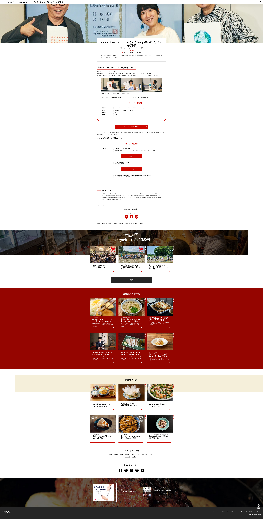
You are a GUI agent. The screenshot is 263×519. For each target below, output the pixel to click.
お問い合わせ (258, 511)
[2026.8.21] (160, 307)
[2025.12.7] (131, 424)
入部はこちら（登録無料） (128, 495)
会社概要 (250, 511)
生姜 (137, 454)
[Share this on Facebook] (131, 217)
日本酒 (116, 454)
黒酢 (133, 454)
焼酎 (110, 454)
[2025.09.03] (160, 254)
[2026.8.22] (131, 307)
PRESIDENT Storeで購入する (162, 493)
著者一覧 (223, 511)
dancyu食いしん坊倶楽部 (130, 209)
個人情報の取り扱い (233, 511)
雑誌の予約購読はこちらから (162, 495)
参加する (103, 223)
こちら (116, 176)
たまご (134, 457)
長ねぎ (127, 454)
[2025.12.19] (103, 254)
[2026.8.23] (160, 392)
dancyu (98, 223)
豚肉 (121, 454)
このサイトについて (214, 511)
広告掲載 (242, 511)
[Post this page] (126, 217)
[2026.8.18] (131, 341)
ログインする (131, 169)
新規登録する (131, 156)
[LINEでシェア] (136, 217)
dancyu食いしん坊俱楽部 (134, 52)
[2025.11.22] (131, 254)
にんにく (127, 457)
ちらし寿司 (144, 454)
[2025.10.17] (160, 341)
